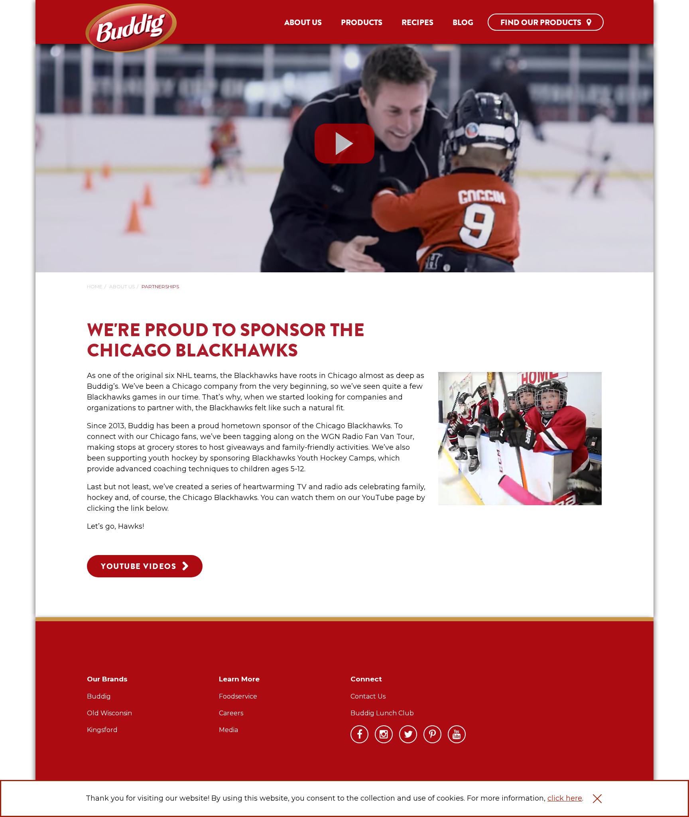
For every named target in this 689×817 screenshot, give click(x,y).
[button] (597, 799)
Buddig (99, 696)
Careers (231, 713)
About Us (303, 22)
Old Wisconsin (109, 713)
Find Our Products (541, 22)
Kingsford (102, 730)
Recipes (417, 22)
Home (94, 286)
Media (228, 730)
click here (564, 798)
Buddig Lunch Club (382, 713)
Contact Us (368, 696)
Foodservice (238, 696)
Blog (463, 22)
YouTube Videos (138, 566)
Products (361, 22)
